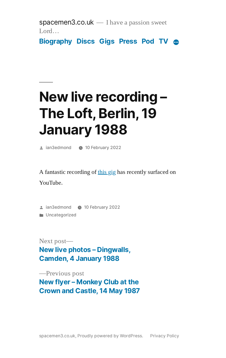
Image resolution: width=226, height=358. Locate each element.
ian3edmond (58, 147)
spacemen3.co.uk (66, 22)
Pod (148, 41)
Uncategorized (61, 215)
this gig (107, 172)
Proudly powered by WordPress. (110, 335)
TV (163, 41)
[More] (176, 42)
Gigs (106, 41)
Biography (55, 41)
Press (128, 41)
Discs (86, 41)
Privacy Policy (164, 335)
